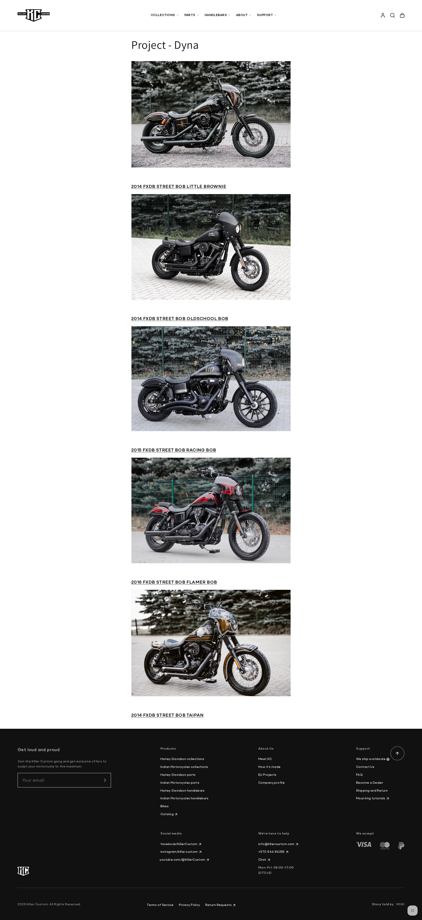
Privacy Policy (189, 905)
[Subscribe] (105, 780)
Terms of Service (160, 905)
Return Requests (218, 905)
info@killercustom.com (276, 844)
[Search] (392, 15)
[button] (165, 15)
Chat (262, 859)
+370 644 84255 (271, 851)
